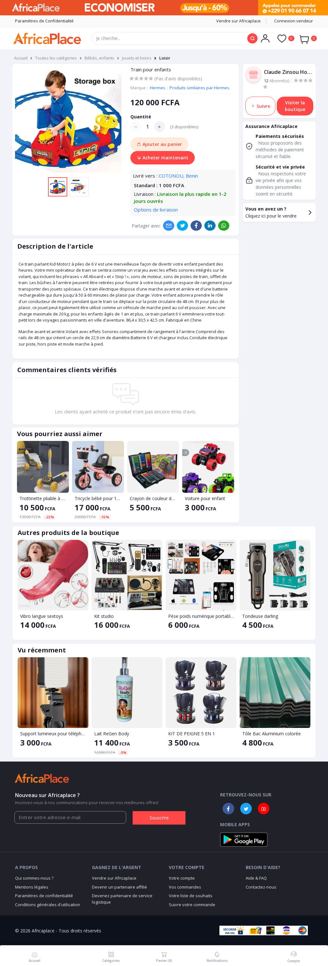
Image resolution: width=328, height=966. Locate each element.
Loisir (164, 58)
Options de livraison (156, 209)
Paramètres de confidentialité (44, 895)
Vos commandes (185, 887)
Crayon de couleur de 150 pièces (153, 498)
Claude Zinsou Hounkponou (288, 72)
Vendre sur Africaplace (238, 21)
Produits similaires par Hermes (199, 88)
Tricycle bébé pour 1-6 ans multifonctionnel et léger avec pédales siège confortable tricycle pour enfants (98, 498)
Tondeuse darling (260, 616)
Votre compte (182, 878)
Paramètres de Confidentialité (44, 21)
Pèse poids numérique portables (201, 616)
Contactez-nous (261, 887)
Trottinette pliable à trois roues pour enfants (43, 498)
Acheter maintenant (164, 158)
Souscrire (159, 818)
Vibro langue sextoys (41, 616)
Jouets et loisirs (137, 58)
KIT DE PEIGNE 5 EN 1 (191, 733)
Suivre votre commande (192, 904)
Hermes (158, 88)
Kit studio (104, 616)
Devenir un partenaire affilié (119, 887)
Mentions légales (31, 887)
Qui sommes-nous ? (34, 878)
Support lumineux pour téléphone (53, 733)
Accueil (21, 58)
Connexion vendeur (293, 21)
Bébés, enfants (99, 58)
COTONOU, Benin (178, 175)
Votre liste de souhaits (190, 895)
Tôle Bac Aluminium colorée (271, 733)
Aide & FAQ (256, 878)
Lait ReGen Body (111, 733)
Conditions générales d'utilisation (47, 904)
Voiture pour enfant (205, 498)
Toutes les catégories (56, 58)
